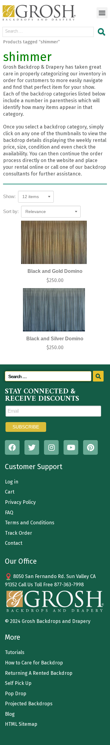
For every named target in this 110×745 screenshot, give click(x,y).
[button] (102, 12)
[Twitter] (31, 447)
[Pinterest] (90, 447)
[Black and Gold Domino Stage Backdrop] (54, 242)
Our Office (21, 561)
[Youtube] (71, 447)
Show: (9, 196)
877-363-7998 (69, 585)
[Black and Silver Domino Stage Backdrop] (54, 310)
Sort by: (11, 211)
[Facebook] (12, 447)
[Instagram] (51, 447)
